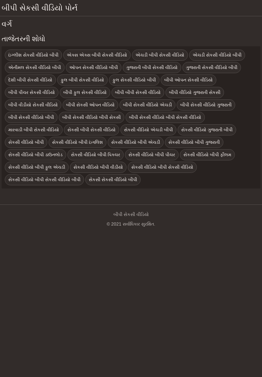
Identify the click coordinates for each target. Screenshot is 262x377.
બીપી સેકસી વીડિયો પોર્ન (40, 8)
